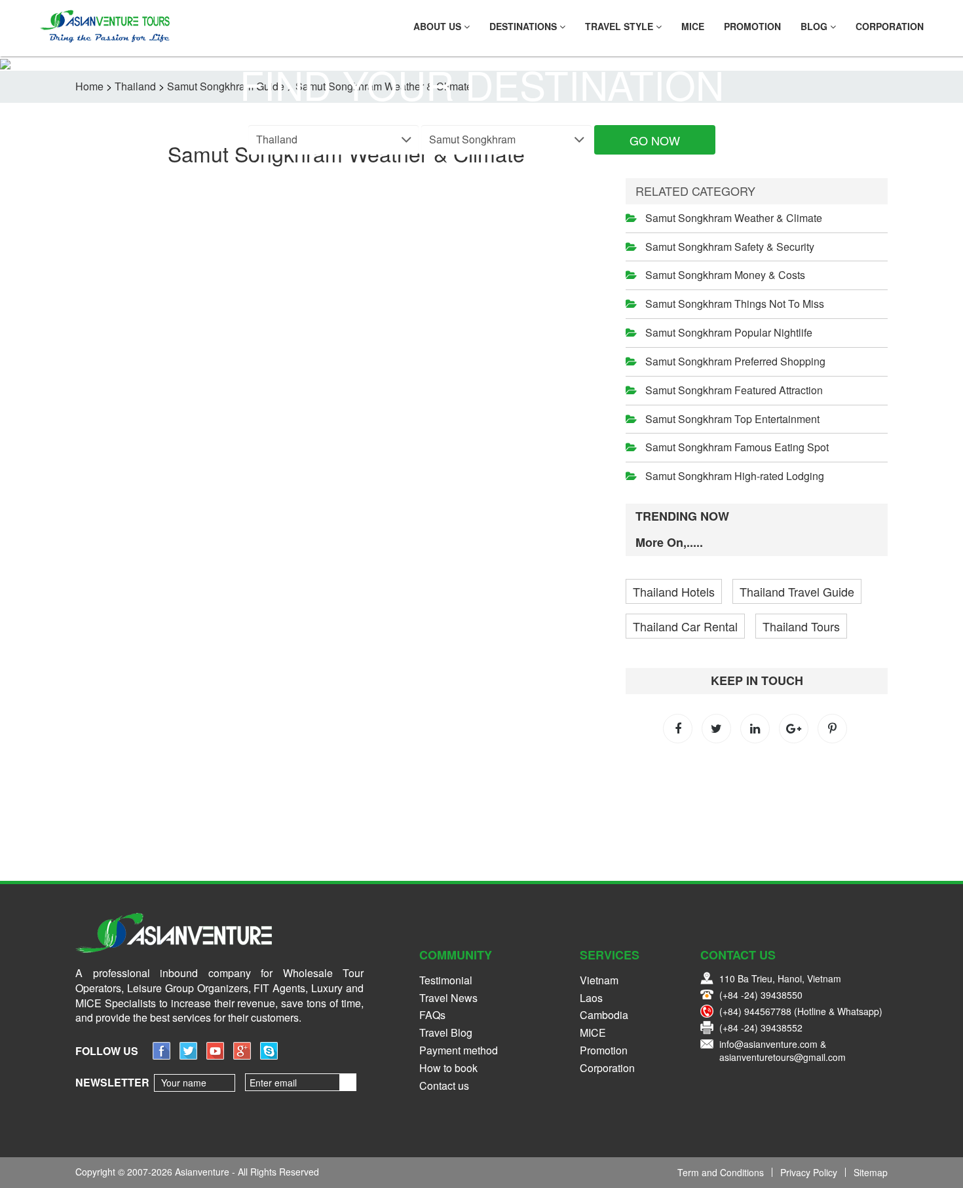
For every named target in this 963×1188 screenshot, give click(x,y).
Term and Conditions (720, 1172)
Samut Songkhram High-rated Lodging (734, 475)
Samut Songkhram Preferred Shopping (735, 361)
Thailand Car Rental (685, 626)
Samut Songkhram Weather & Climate (733, 217)
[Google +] (242, 1055)
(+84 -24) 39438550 (760, 994)
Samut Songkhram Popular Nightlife (728, 332)
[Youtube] (215, 1055)
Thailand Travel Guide (797, 591)
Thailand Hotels (674, 591)
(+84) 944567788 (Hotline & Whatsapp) (800, 1011)
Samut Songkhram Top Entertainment (732, 418)
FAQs (432, 1014)
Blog (815, 26)
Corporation (890, 26)
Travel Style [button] (620, 26)
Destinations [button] (524, 26)
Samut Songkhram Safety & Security (729, 246)
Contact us (444, 1085)
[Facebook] (161, 1055)
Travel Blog (445, 1032)
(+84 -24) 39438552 (760, 1027)
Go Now (655, 140)
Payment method (458, 1050)
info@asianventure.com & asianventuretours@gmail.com (782, 1050)
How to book (448, 1067)
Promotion (752, 26)
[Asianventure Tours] (104, 26)
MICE (692, 26)
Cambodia (604, 1014)
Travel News (448, 997)
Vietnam (599, 980)
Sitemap (871, 1172)
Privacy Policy (808, 1172)
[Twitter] (188, 1055)
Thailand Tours (801, 626)
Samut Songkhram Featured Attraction (734, 390)
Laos (591, 997)
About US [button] (438, 26)
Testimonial (445, 980)
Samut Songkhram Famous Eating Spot (737, 447)
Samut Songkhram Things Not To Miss (734, 303)
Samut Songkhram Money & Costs (725, 274)
